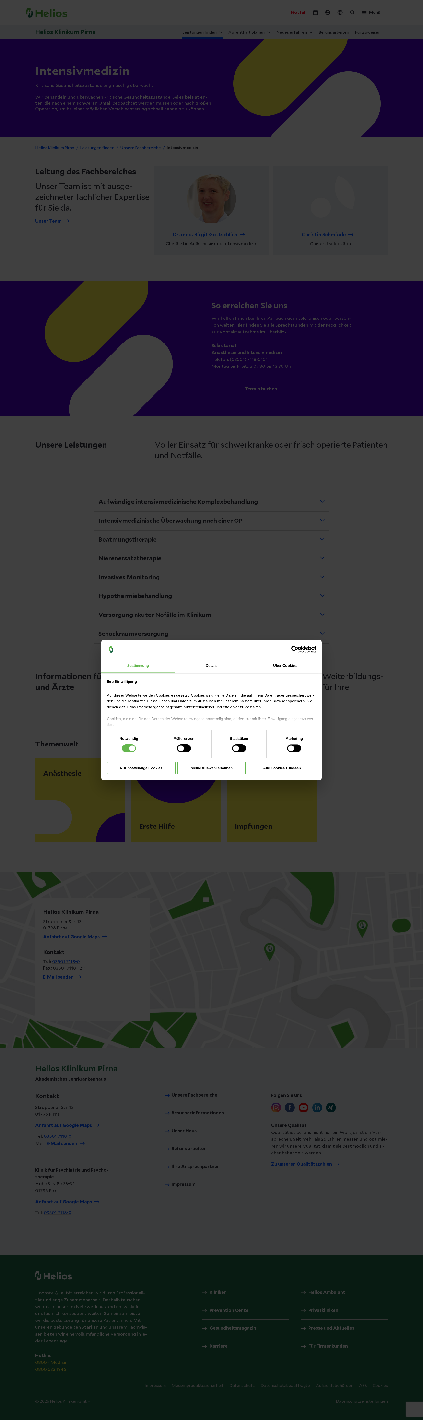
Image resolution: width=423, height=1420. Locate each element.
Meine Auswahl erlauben (212, 768)
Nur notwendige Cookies (141, 768)
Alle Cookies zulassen (282, 768)
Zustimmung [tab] (138, 665)
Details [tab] (212, 665)
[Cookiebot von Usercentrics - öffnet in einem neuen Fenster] (294, 649)
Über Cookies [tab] (285, 665)
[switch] (184, 748)
